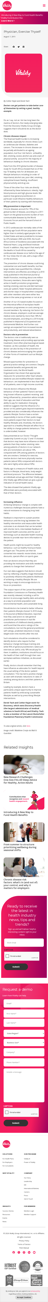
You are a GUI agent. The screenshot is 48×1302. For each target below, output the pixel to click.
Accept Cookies (24, 1297)
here (28, 726)
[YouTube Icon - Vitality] (34, 1252)
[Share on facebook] (14, 47)
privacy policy (35, 1291)
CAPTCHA (8, 950)
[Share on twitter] (19, 47)
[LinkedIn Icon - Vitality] (29, 1252)
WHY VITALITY (8, 1173)
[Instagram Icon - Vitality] (24, 1252)
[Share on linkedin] (23, 47)
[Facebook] (13, 1252)
